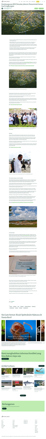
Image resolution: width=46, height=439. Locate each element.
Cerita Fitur (2, 426)
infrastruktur (21, 306)
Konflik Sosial (33, 306)
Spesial (27, 1)
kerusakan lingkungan (28, 306)
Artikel (30, 1)
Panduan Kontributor (15, 425)
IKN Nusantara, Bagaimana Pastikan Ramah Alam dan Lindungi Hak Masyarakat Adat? (22, 65)
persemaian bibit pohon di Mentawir (27, 62)
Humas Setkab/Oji (11, 129)
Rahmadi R (12, 301)
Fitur (19, 1)
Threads (36, 426)
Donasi (38, 1)
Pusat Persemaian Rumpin (26, 235)
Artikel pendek (33, 1)
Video (21, 1)
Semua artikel (22, 395)
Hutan (18, 306)
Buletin (4, 408)
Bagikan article (41, 8)
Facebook (36, 425)
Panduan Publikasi (15, 426)
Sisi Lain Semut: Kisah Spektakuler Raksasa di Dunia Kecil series (36, 342)
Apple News (36, 432)
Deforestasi (14, 306)
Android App (36, 431)
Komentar (36, 8)
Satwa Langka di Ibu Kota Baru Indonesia (16, 104)
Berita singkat (3, 425)
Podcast (24, 1)
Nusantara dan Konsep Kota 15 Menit (16, 147)
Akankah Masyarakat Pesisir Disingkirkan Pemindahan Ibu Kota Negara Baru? (22, 202)
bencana (11, 306)
